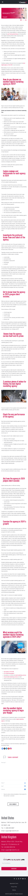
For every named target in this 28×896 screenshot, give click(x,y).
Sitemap (14, 890)
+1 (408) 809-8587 (9, 828)
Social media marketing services (11, 677)
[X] (4, 748)
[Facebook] (2, 748)
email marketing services (20, 675)
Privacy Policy (14, 886)
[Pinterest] (9, 748)
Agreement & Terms (14, 883)
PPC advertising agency (9, 673)
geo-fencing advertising (13, 34)
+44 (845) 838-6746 (9, 847)
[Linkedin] (6, 748)
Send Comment (13, 804)
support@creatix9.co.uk (12, 850)
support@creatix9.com (12, 831)
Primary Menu (2, 2)
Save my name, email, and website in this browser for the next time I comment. (15, 794)
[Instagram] (11, 748)
